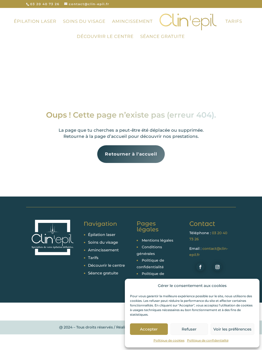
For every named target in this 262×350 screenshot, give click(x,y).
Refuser (189, 329)
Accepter (149, 329)
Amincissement (132, 21)
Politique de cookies (169, 340)
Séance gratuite (162, 37)
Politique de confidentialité (207, 340)
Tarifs (233, 21)
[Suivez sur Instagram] (217, 267)
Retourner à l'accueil (131, 154)
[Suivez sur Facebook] (200, 267)
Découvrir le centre (105, 37)
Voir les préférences (232, 329)
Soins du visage (84, 21)
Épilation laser (35, 21)
